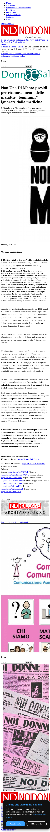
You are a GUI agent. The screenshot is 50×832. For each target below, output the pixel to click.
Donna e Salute (17, 47)
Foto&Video (11, 12)
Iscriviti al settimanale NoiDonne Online (20, 55)
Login (3, 23)
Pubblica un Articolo (23, 54)
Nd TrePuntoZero (13, 15)
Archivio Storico (8, 54)
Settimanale (20, 40)
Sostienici (10, 17)
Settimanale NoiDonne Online (18, 8)
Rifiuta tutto (36, 824)
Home (8, 3)
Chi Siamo (10, 5)
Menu (3, 44)
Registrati (10, 23)
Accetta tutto (15, 824)
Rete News (10, 10)
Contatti (9, 19)
